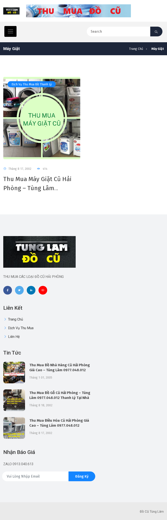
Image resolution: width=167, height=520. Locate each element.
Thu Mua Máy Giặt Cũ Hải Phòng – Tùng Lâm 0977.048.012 (37, 188)
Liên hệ (13, 337)
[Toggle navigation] (10, 31)
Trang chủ (136, 49)
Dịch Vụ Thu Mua (20, 328)
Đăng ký (82, 476)
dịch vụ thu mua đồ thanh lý (32, 84)
